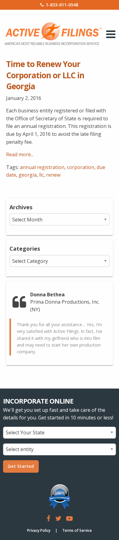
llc (41, 174)
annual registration (42, 167)
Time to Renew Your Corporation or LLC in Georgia (45, 75)
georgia (28, 174)
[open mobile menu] (111, 34)
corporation (80, 167)
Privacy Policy (38, 530)
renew (53, 174)
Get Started (21, 466)
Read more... (20, 154)
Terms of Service (77, 530)
